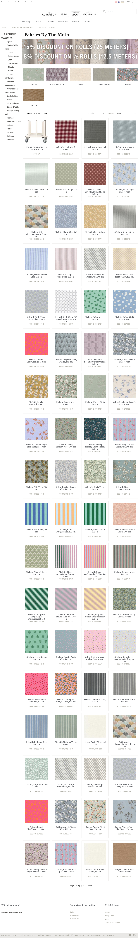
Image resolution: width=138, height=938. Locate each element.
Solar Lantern (10, 92)
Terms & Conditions (15, 2)
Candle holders (12, 96)
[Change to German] (122, 2)
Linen (10, 60)
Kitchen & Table (13, 107)
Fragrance (10, 118)
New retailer (63, 21)
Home (3, 2)
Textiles (9, 129)
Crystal (9, 42)
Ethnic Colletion (13, 103)
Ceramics (10, 140)
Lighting (10, 74)
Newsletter (74, 919)
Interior (9, 100)
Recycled (10, 82)
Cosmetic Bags (12, 89)
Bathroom (10, 136)
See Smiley (29, 2)
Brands (51, 21)
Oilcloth (11, 67)
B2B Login (130, 2)
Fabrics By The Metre (47, 27)
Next (45, 113)
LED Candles (9, 78)
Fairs (38, 21)
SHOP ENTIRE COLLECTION (22, 27)
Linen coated (13, 63)
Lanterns (10, 125)
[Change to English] (119, 2)
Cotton (10, 52)
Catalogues (74, 915)
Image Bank (109, 916)
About (87, 21)
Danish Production (14, 121)
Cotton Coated (13, 56)
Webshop (26, 21)
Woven (10, 71)
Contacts (75, 21)
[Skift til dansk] (116, 2)
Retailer (108, 912)
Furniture (10, 132)
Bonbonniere (10, 85)
